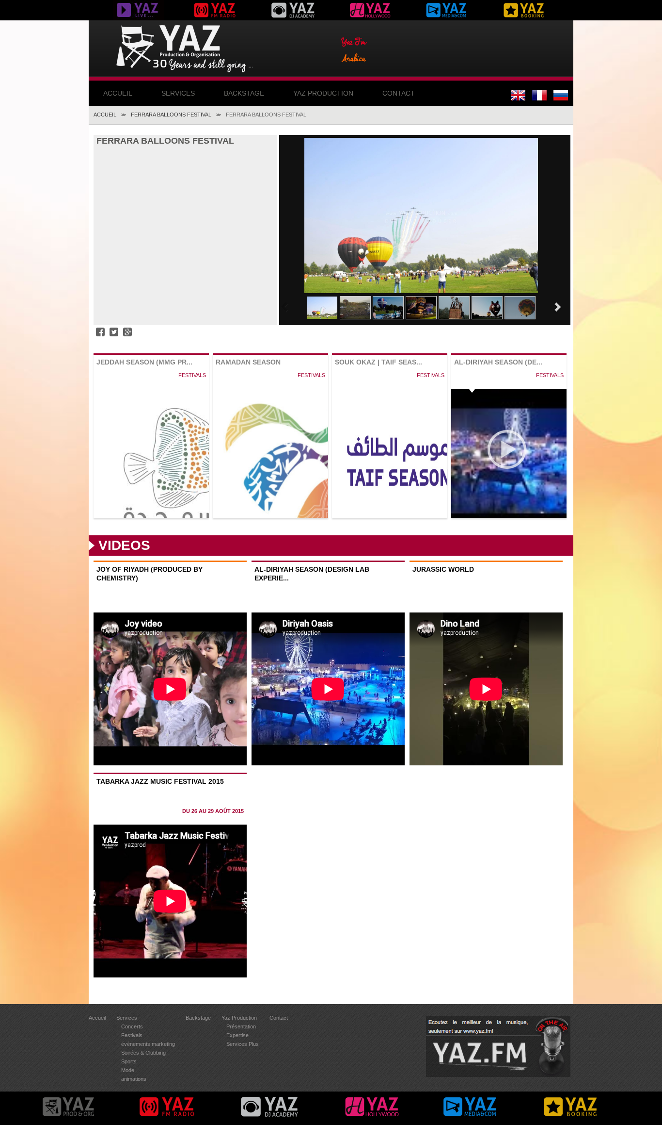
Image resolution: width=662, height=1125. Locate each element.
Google (127, 332)
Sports (129, 1061)
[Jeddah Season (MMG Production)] (151, 483)
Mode (127, 1070)
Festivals (131, 1035)
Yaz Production (323, 93)
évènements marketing (148, 1044)
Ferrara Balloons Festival (171, 114)
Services (178, 93)
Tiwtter (114, 332)
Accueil (117, 93)
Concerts (132, 1026)
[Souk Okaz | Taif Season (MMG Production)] (389, 462)
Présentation (241, 1026)
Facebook (100, 332)
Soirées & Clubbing (143, 1053)
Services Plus (242, 1044)
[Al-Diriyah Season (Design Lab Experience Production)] (509, 462)
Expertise (237, 1035)
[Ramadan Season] (270, 501)
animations (133, 1079)
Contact (398, 93)
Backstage (244, 93)
